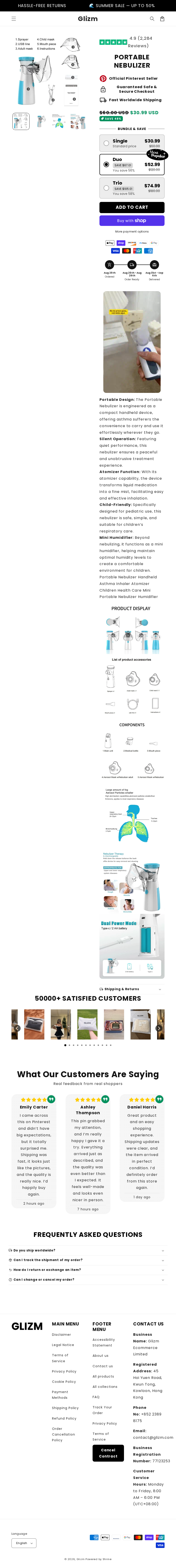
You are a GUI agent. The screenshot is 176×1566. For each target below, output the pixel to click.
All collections (105, 1386)
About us (101, 1355)
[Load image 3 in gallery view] (59, 121)
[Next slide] (158, 1028)
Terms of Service (60, 1358)
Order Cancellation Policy (63, 1434)
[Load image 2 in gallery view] (40, 121)
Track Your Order (102, 1410)
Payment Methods (60, 1395)
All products (103, 1376)
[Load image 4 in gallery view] (78, 121)
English (21, 1543)
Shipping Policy (65, 1408)
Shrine (107, 1559)
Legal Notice (63, 1345)
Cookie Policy (64, 1381)
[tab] (65, 1045)
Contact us (103, 1366)
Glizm (81, 1559)
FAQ (96, 1397)
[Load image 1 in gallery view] (21, 121)
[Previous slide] (17, 1028)
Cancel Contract (108, 1453)
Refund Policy (64, 1418)
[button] (14, 19)
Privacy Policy (64, 1371)
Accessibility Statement (104, 1342)
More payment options (132, 231)
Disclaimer (61, 1334)
